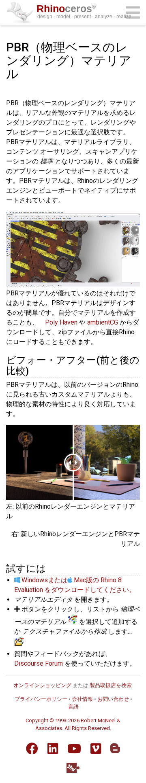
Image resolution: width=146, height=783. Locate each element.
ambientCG (102, 322)
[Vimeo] (95, 748)
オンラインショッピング (42, 685)
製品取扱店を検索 (111, 685)
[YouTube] (74, 748)
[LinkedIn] (52, 748)
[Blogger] (115, 748)
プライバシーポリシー (41, 699)
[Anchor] (34, 370)
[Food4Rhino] (73, 768)
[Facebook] (32, 748)
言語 (73, 707)
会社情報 (82, 699)
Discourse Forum (38, 663)
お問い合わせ (113, 699)
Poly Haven (61, 322)
